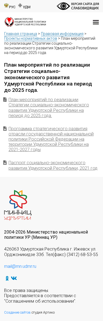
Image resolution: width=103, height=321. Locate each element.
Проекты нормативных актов (30, 38)
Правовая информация (62, 34)
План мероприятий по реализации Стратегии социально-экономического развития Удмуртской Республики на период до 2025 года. (49, 107)
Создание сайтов (17, 312)
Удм (26, 7)
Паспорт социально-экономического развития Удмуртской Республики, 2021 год (53, 165)
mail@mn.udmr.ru (20, 266)
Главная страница (20, 34)
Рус (12, 7)
